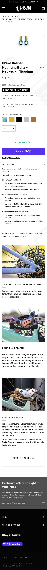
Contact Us (29, 563)
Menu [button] (4, 517)
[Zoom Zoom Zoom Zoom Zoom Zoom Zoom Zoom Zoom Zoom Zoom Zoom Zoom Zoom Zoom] (23, 41)
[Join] (43, 502)
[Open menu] (6, 8)
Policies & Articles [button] (12, 525)
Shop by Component (12, 16)
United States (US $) (14, 558)
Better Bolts (11, 563)
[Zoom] (8, 52)
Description (8, 164)
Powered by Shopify (12, 566)
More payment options (11, 158)
